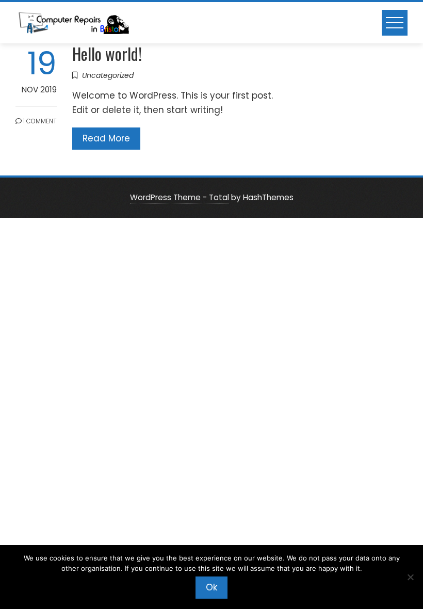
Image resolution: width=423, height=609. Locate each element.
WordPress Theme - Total (179, 197)
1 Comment (39, 121)
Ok (211, 587)
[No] (410, 577)
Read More (106, 138)
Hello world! (107, 53)
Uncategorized (108, 75)
